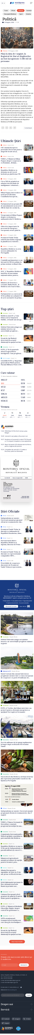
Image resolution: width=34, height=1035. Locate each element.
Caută (28, 995)
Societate (29, 10)
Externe (28, 14)
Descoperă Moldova (10, 14)
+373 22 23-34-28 (7, 977)
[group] (17, 316)
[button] (31, 321)
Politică (9, 19)
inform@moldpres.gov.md (11, 982)
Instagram (6, 127)
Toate (6, 10)
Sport (21, 14)
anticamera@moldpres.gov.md (12, 980)
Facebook (2, 127)
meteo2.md (14, 409)
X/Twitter (10, 127)
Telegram (14, 127)
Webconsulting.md (12, 990)
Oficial (13, 10)
